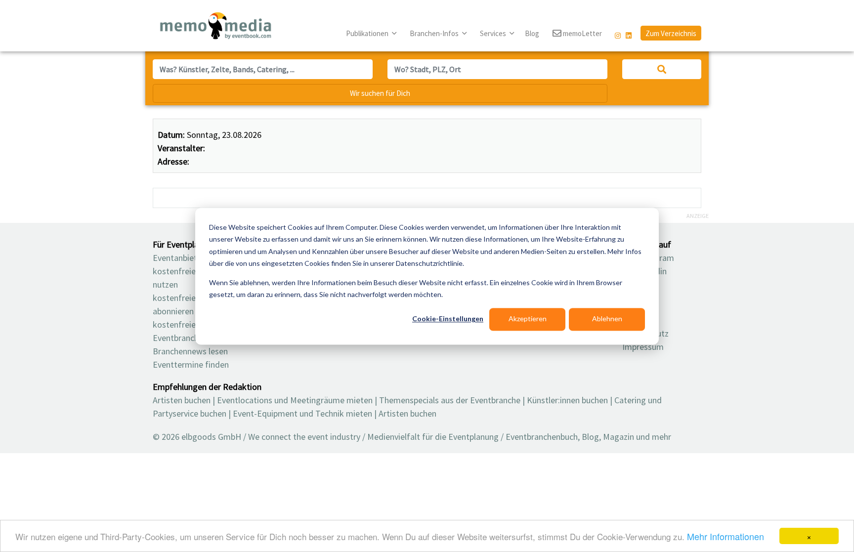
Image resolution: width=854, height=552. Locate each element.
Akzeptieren (528, 319)
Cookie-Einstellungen (447, 319)
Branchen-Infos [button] (435, 33)
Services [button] (494, 33)
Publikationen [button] (368, 33)
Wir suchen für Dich (380, 93)
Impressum (643, 346)
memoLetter (581, 33)
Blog (532, 33)
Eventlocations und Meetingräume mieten (295, 400)
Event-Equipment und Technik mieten (302, 413)
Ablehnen (607, 319)
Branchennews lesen (190, 351)
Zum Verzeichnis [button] (670, 33)
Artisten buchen (182, 400)
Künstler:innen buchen (567, 400)
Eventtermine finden (191, 364)
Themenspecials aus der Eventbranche (449, 400)
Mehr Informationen (725, 536)
